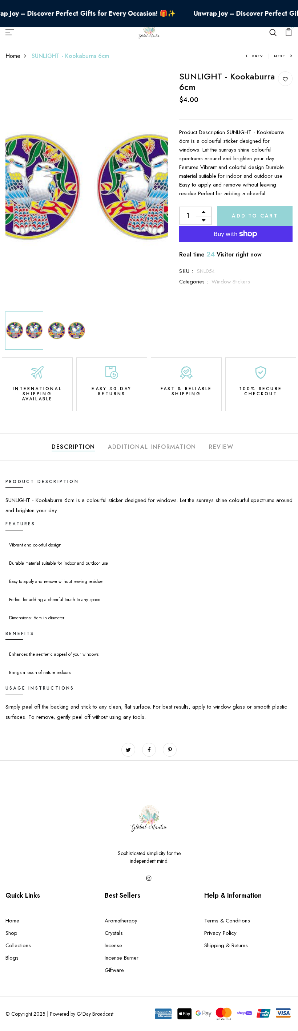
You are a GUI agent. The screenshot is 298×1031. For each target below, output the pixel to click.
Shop (11, 933)
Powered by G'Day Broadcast (81, 1014)
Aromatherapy (121, 921)
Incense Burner (121, 958)
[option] (87, 189)
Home (12, 56)
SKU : (186, 271)
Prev (257, 56)
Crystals (114, 933)
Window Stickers (231, 282)
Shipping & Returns (226, 945)
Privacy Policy (220, 933)
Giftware (114, 970)
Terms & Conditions (227, 921)
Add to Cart (255, 215)
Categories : (193, 282)
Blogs (12, 958)
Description (73, 447)
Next (280, 56)
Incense (113, 945)
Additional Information (152, 447)
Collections (18, 945)
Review (221, 447)
